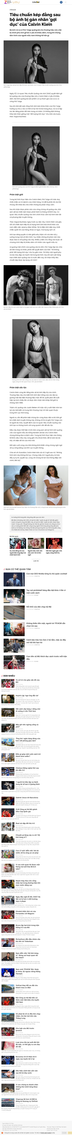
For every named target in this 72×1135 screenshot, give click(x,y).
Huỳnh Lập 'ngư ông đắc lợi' (27, 696)
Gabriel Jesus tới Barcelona (27, 798)
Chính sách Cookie (46, 1133)
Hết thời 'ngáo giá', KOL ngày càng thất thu (54, 552)
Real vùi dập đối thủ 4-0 (25, 823)
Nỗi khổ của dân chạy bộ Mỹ (38, 607)
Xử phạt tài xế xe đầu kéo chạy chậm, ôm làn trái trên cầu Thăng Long (28, 1016)
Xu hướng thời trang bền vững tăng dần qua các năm (27, 517)
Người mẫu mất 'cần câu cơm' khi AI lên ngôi (35, 553)
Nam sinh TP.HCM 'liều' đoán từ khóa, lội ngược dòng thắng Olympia (28, 971)
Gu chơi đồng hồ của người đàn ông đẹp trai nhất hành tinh (18, 553)
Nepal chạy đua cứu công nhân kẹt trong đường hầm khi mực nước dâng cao (28, 883)
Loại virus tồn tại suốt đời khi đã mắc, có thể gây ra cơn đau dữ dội (28, 1044)
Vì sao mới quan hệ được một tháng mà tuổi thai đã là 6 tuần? (28, 867)
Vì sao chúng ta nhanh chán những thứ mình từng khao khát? (27, 1087)
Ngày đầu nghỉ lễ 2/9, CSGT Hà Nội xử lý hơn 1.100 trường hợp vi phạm (28, 899)
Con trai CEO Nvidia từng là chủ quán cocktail (46, 574)
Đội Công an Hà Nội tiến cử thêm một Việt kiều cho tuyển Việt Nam (27, 1000)
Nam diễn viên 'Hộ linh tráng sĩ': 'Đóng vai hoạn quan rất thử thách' (27, 955)
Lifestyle (13, 10)
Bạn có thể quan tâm (18, 569)
